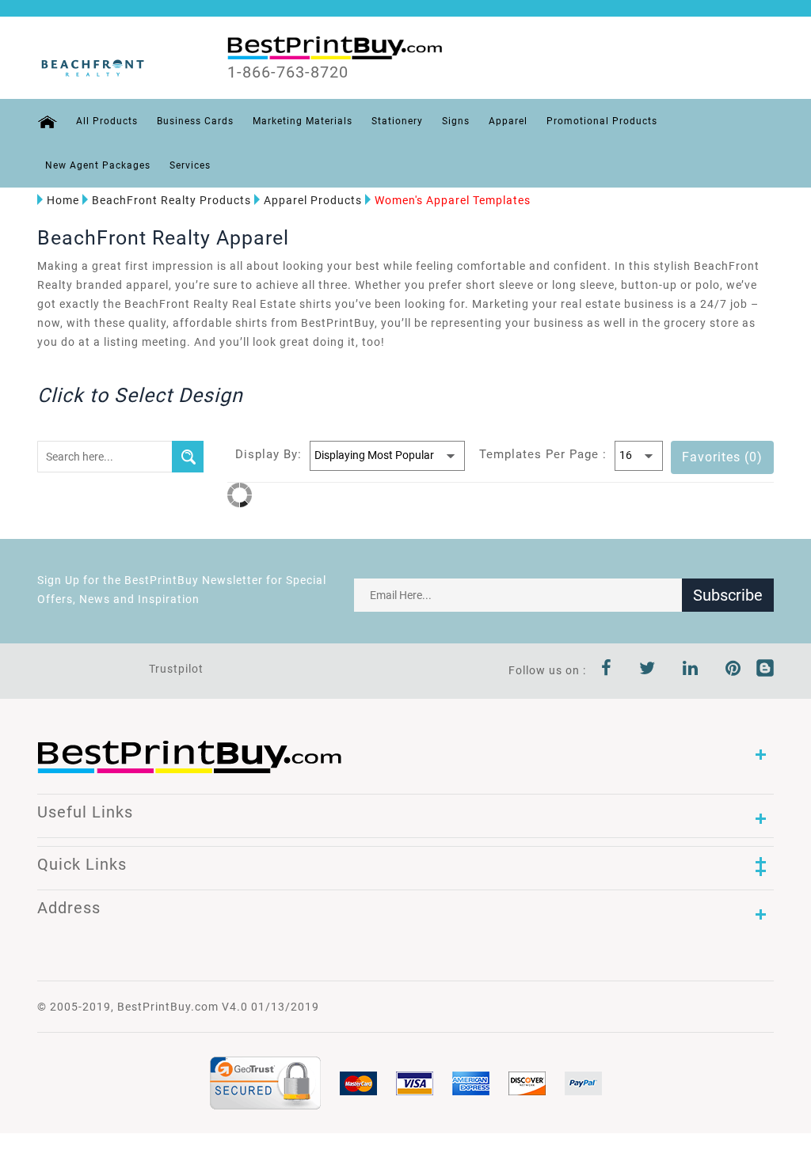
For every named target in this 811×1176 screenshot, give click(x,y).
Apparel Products (313, 200)
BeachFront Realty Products (171, 200)
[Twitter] (647, 670)
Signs (456, 121)
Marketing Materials (302, 121)
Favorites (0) (722, 457)
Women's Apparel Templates (453, 200)
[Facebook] (606, 670)
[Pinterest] (733, 670)
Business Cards (195, 121)
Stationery (397, 121)
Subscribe (728, 595)
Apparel (508, 121)
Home (63, 200)
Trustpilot (176, 668)
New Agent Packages (97, 165)
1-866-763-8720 (287, 72)
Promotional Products (601, 121)
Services (190, 165)
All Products (107, 121)
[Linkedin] (690, 670)
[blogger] (765, 670)
